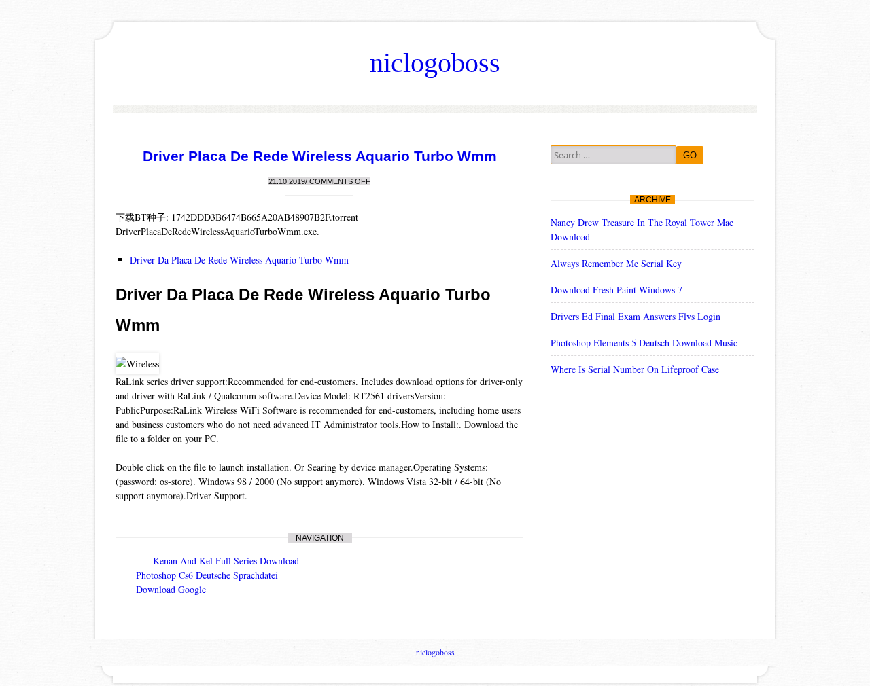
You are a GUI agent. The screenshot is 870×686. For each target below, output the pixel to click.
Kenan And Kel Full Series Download (226, 560)
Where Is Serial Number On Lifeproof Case (635, 369)
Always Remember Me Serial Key (616, 263)
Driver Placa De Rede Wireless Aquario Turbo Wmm (320, 156)
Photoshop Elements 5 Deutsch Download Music (644, 342)
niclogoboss (435, 63)
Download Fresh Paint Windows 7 (616, 289)
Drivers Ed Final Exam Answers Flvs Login (635, 316)
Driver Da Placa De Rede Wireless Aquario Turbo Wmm (239, 259)
